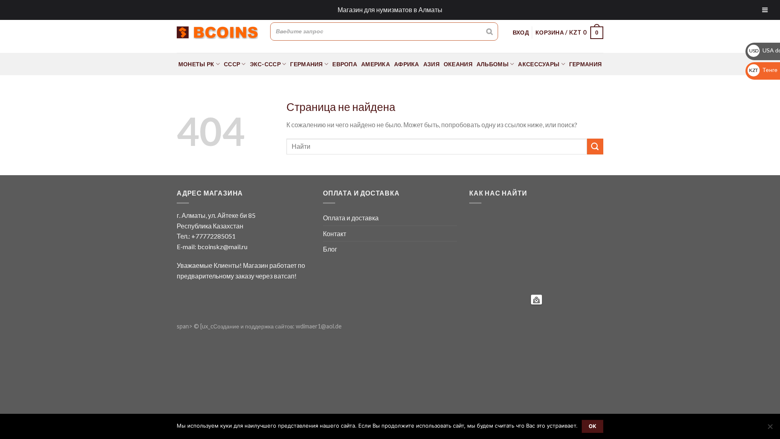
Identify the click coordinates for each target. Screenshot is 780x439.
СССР (232, 64)
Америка (375, 64)
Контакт (334, 233)
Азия (431, 64)
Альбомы (493, 64)
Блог (330, 249)
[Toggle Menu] (765, 10)
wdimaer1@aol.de (319, 326)
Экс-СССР (265, 64)
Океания (458, 64)
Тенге (763, 69)
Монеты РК (196, 64)
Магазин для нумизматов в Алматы (390, 9)
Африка (406, 64)
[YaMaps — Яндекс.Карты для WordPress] (536, 299)
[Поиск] (489, 31)
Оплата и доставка (351, 218)
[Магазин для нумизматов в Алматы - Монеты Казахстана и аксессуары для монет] (217, 32)
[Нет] (770, 428)
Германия (306, 64)
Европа (344, 64)
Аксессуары (538, 64)
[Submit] (595, 146)
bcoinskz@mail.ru (222, 246)
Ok (593, 426)
